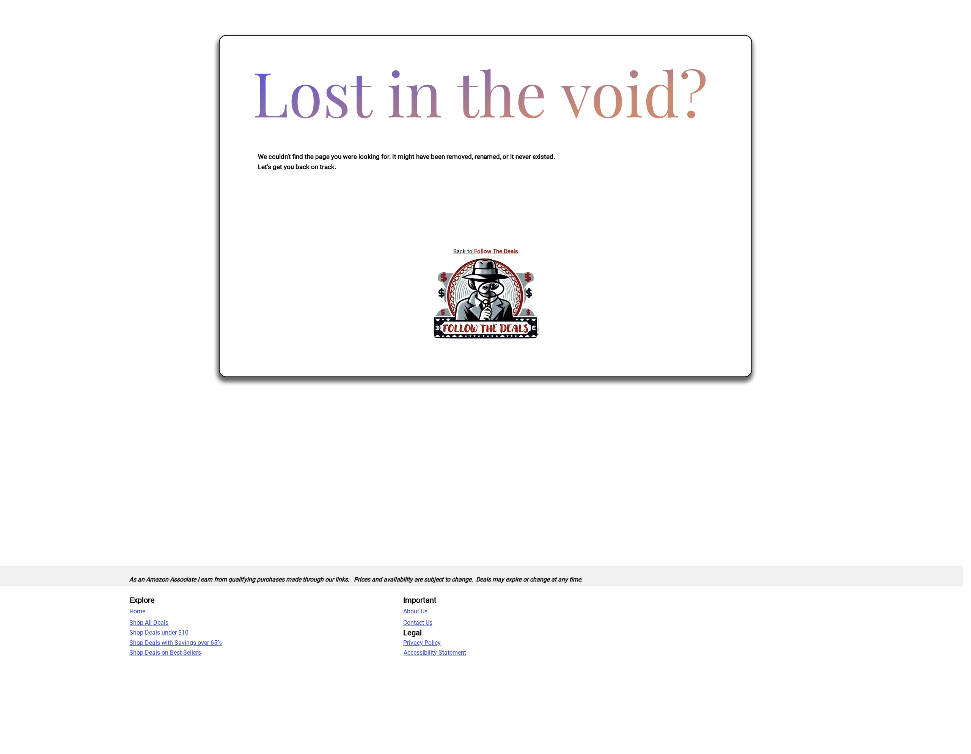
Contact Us (417, 622)
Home (137, 611)
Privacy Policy (422, 642)
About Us (415, 611)
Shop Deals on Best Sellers (165, 652)
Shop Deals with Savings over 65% (175, 642)
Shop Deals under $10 (159, 632)
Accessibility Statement (435, 652)
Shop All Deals (148, 622)
